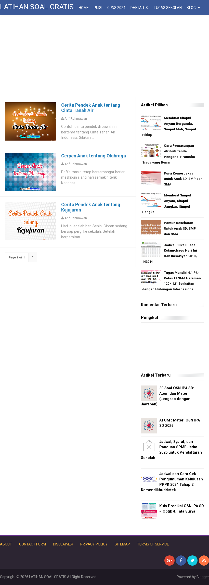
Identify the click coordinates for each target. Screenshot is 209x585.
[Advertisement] (104, 56)
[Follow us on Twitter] (192, 560)
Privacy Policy (94, 544)
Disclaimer (63, 544)
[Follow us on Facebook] (181, 560)
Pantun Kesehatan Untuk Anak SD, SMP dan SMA (180, 228)
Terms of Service (153, 544)
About (6, 544)
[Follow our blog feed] (204, 560)
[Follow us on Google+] (169, 560)
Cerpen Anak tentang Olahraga (93, 155)
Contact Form (32, 544)
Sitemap (122, 544)
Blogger (203, 577)
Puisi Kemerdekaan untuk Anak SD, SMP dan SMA (183, 178)
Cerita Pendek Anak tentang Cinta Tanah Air (90, 107)
